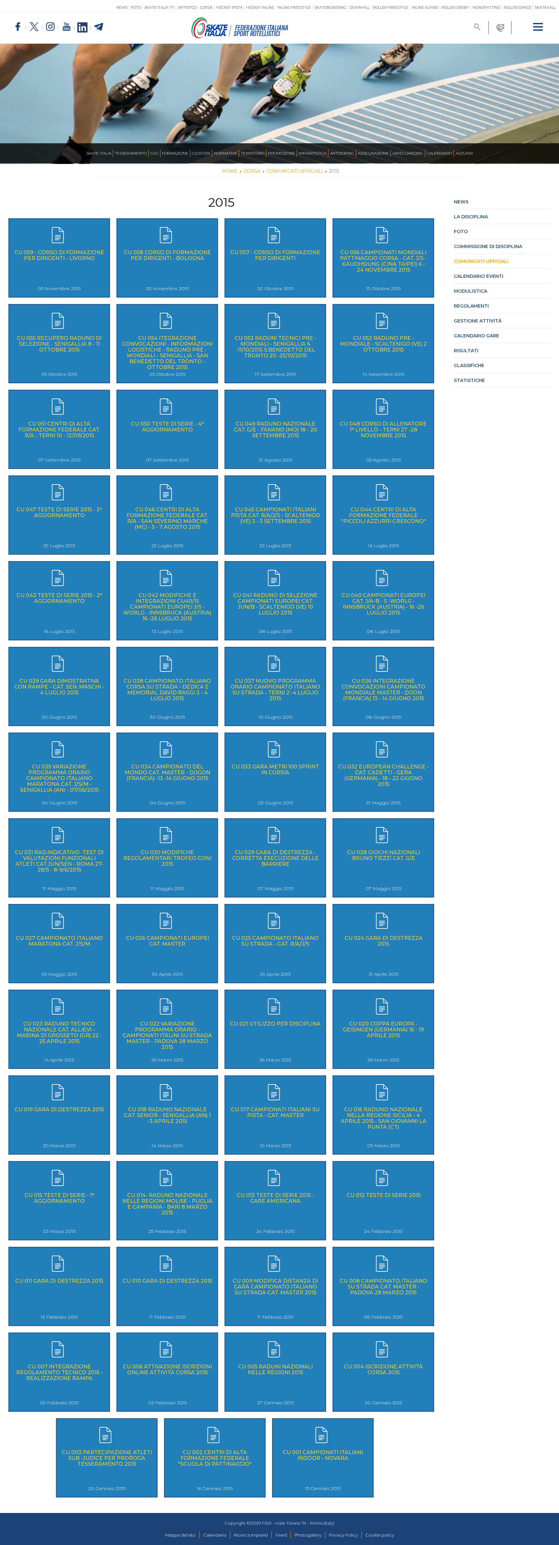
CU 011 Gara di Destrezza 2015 (59, 1281)
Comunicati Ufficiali (481, 261)
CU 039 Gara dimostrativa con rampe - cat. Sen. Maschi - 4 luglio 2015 (59, 687)
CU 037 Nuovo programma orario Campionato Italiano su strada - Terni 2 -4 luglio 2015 (275, 690)
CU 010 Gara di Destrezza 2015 (167, 1281)
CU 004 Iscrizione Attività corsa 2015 (383, 1370)
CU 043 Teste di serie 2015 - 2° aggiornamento (59, 598)
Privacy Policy (343, 1535)
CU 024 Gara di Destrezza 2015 (383, 941)
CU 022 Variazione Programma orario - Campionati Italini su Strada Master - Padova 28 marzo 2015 (167, 1035)
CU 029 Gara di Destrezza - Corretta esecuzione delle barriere (275, 858)
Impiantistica (312, 153)
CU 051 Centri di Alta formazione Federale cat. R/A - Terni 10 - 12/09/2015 (59, 430)
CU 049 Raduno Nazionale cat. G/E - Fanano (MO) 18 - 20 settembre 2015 (275, 430)
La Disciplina (471, 217)
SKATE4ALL (545, 7)
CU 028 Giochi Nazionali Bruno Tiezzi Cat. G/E (383, 855)
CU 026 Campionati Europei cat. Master (167, 941)
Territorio (252, 153)
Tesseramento (131, 153)
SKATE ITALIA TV (159, 7)
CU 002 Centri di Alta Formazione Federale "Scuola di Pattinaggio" (215, 1458)
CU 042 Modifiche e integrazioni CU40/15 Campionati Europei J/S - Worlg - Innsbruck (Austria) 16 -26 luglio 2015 (167, 607)
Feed (281, 1535)
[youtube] (66, 27)
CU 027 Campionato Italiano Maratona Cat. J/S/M (59, 941)
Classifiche (469, 365)
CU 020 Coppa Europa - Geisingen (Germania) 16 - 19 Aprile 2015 (383, 1030)
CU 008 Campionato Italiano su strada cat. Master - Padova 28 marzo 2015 (383, 1287)
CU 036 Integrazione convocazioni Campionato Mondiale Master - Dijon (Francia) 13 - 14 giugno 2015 (383, 690)
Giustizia (201, 153)
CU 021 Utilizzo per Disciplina (275, 1024)
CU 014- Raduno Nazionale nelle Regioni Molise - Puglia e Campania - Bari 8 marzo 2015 (167, 1204)
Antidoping (342, 153)
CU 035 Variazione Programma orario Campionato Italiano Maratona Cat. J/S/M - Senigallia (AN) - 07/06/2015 (59, 778)
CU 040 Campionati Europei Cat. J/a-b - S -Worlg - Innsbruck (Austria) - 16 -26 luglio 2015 (383, 604)
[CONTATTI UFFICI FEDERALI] (500, 27)
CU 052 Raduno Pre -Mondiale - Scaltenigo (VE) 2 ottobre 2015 (383, 344)
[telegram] (99, 27)
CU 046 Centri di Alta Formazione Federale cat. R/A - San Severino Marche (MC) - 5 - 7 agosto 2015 (167, 518)
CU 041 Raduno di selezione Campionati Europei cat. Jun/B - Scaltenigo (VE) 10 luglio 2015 (275, 604)
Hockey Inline (260, 7)
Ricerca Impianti (251, 1535)
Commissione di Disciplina (488, 246)
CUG (154, 153)
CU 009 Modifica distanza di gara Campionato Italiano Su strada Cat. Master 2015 (275, 1287)
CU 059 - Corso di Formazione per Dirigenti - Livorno (59, 255)
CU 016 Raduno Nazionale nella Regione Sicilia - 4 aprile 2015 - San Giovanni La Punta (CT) (383, 1118)
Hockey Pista (229, 7)
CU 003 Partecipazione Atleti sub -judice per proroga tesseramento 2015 (107, 1458)
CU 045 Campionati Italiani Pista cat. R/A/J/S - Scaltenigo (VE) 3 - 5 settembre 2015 (275, 515)
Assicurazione (373, 153)
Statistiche (469, 380)
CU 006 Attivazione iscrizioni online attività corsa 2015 (167, 1370)
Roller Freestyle (390, 7)
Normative (225, 153)
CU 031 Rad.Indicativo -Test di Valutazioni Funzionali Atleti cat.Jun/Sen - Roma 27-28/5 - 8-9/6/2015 (59, 861)
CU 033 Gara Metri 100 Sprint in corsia (275, 770)
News (121, 7)
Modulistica (470, 291)
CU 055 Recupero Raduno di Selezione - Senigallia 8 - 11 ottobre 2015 (59, 344)
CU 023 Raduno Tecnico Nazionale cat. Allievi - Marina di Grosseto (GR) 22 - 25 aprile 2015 (59, 1032)
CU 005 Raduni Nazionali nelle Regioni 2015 (275, 1370)
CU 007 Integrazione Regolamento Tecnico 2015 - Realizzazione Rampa (59, 1372)
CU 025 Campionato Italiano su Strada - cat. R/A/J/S (275, 941)
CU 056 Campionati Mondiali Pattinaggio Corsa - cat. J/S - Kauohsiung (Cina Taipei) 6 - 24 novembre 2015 (383, 261)
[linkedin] (82, 28)
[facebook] (18, 27)
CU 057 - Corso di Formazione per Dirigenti (275, 255)
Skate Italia (98, 153)
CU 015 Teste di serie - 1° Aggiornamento (59, 1198)
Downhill (359, 7)
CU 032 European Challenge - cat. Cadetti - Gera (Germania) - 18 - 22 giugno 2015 (383, 775)
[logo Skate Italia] (239, 36)
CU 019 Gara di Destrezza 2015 (59, 1109)
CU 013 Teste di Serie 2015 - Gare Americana (275, 1198)
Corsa (206, 7)
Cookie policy (379, 1535)
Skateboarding (330, 7)
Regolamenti (471, 306)
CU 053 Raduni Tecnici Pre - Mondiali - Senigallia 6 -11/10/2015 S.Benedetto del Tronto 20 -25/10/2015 (275, 347)
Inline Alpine (425, 7)
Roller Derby (455, 7)
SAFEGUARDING (407, 153)
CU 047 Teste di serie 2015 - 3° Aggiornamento (59, 512)
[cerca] (477, 27)
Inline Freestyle (294, 7)
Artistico (187, 7)
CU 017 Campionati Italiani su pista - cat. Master (275, 1112)
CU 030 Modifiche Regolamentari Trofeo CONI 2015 (167, 858)
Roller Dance (517, 7)
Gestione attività (477, 321)
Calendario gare (476, 336)
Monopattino (486, 7)
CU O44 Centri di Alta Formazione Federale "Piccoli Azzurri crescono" (383, 515)
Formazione (175, 153)
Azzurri (464, 153)
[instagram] (50, 27)
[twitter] (34, 27)
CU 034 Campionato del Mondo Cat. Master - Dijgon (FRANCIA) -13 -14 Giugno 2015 (167, 772)
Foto (136, 7)
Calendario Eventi (478, 276)
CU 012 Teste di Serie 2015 (383, 1195)
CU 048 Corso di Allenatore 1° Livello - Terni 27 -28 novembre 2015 (383, 430)
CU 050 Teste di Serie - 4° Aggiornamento (167, 427)
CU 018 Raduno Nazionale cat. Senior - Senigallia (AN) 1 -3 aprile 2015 (167, 1115)
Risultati (466, 351)
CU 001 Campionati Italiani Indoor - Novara (323, 1455)
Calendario (439, 153)
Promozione (281, 153)
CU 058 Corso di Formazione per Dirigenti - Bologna (167, 255)
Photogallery (308, 1535)
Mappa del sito (180, 1535)
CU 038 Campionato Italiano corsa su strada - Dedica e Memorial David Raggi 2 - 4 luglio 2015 (167, 690)
